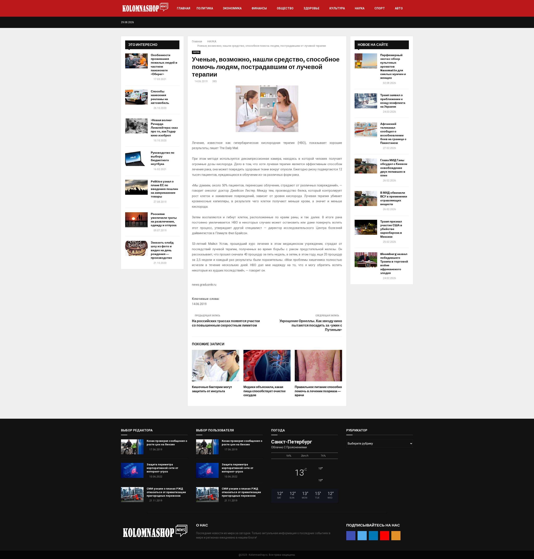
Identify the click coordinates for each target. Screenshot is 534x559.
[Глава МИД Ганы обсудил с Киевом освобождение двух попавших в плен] (366, 165)
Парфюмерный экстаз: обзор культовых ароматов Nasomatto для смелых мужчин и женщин (393, 66)
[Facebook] (394, 22)
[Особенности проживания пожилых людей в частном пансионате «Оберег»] (136, 60)
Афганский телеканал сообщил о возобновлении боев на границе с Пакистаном (393, 133)
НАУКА (359, 8)
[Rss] (412, 22)
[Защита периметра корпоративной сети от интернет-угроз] (132, 470)
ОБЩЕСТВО (285, 8)
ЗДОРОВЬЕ (311, 8)
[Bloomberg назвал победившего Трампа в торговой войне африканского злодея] (366, 259)
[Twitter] (399, 22)
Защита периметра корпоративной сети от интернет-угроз (162, 468)
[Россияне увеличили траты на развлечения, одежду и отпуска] (136, 219)
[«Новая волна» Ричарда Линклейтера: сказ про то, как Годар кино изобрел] (136, 125)
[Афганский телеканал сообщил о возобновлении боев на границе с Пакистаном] (366, 129)
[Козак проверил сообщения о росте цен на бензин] (132, 446)
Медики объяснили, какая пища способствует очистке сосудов (264, 391)
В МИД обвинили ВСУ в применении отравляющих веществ (393, 198)
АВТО (399, 8)
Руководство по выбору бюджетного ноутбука (162, 158)
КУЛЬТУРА (337, 8)
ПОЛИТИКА (204, 8)
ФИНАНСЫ (259, 8)
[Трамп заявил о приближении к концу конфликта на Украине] (366, 100)
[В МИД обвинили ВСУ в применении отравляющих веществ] (366, 198)
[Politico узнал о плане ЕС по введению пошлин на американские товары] (136, 187)
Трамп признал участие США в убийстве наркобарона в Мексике (391, 229)
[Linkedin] (403, 22)
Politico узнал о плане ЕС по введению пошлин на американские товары (164, 189)
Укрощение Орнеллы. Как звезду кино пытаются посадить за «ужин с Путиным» (311, 325)
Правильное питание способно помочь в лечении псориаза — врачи (318, 391)
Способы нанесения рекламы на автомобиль (160, 97)
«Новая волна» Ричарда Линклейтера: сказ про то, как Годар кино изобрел (164, 127)
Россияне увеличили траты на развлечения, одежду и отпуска (164, 219)
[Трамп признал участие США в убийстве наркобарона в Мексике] (366, 227)
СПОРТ (379, 8)
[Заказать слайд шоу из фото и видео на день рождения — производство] (136, 248)
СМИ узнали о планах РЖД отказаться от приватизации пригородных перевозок (166, 492)
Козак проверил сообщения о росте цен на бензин (167, 442)
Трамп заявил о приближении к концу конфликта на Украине (392, 100)
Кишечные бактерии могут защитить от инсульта (212, 389)
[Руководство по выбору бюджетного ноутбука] (136, 158)
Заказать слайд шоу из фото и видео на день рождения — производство (162, 250)
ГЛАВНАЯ (183, 8)
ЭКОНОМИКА (232, 8)
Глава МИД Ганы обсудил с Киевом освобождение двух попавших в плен (393, 167)
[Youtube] (407, 22)
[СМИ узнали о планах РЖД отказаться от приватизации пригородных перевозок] (132, 494)
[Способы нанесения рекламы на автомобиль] (136, 97)
